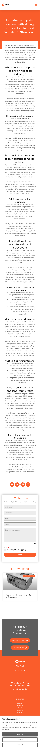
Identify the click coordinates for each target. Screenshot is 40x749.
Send (20, 555)
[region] (20, 732)
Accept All (20, 734)
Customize (20, 739)
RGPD (6, 548)
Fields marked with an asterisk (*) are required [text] (20, 502)
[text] (20, 502)
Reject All (20, 745)
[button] (36, 4)
